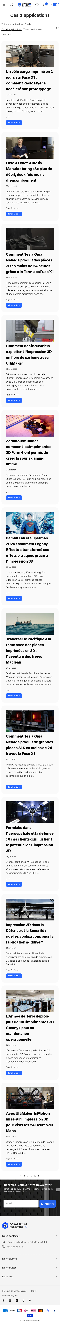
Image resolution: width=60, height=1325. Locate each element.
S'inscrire (47, 1203)
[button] (4, 4)
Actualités (17, 24)
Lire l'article (14, 122)
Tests (26, 29)
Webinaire (36, 29)
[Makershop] (14, 1228)
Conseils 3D (7, 34)
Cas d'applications (11, 29)
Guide (28, 24)
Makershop (30, 1320)
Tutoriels (6, 24)
